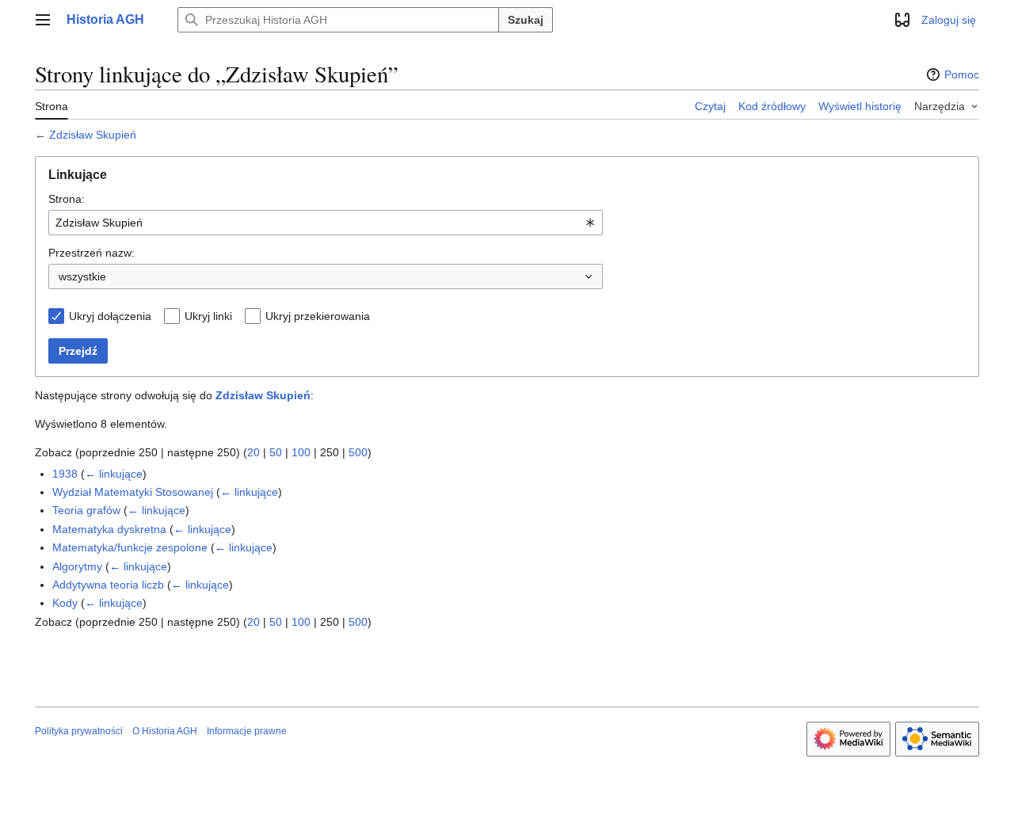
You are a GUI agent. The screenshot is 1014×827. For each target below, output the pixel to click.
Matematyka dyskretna (109, 529)
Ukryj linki (208, 316)
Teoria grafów (86, 510)
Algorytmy (77, 566)
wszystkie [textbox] (82, 276)
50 (275, 452)
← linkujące (114, 473)
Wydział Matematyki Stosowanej (132, 492)
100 (301, 452)
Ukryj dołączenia (110, 316)
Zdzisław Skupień (92, 134)
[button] (42, 19)
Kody (65, 602)
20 (253, 452)
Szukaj (525, 19)
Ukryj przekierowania (317, 316)
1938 (65, 473)
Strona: (66, 198)
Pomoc (961, 74)
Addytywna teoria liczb (108, 584)
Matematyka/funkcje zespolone (130, 547)
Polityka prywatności (79, 731)
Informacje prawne (247, 731)
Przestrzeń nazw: (91, 252)
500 (358, 452)
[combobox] (325, 222)
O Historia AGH (164, 731)
